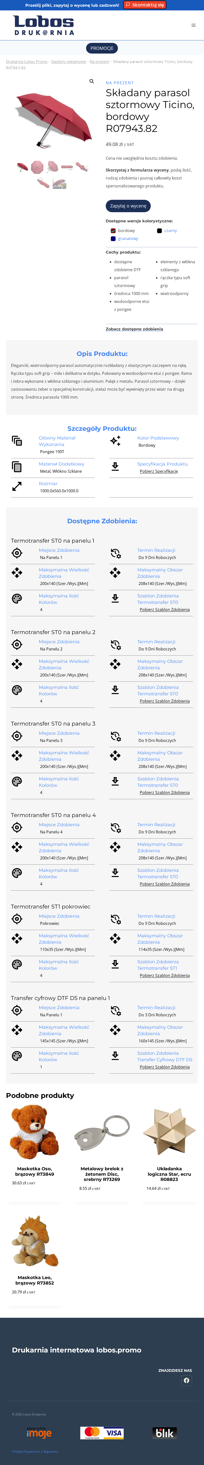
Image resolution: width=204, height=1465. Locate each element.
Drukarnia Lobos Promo (27, 61)
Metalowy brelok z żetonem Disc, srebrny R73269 (102, 1174)
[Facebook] (186, 1380)
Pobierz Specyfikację (159, 471)
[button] (91, 81)
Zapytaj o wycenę (128, 206)
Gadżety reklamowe (68, 61)
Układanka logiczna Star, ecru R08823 (169, 1174)
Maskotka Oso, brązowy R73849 (34, 1171)
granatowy (128, 238)
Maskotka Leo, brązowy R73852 (34, 1280)
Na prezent (99, 61)
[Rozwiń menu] (193, 25)
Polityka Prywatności (26, 1451)
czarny (170, 230)
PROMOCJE (102, 48)
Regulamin (50, 1451)
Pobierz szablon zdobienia (165, 609)
